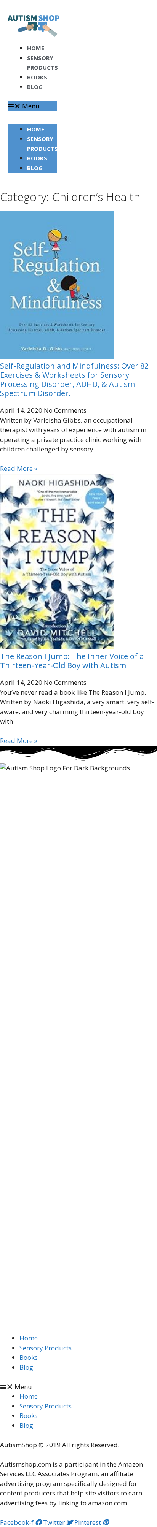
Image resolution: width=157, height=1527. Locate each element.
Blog (35, 86)
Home (35, 129)
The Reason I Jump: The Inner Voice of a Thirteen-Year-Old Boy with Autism (72, 660)
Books (37, 158)
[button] (32, 106)
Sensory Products (45, 1347)
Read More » (18, 468)
